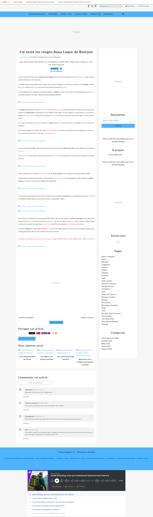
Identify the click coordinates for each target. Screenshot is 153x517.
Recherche (108, 14)
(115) (105, 344)
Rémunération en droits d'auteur (96, 458)
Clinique (104, 273)
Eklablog (91, 452)
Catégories (53, 14)
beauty (31, 62)
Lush (103, 292)
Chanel (104, 270)
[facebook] (88, 6)
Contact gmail (81, 14)
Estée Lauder (106, 281)
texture (59, 65)
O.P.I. (103, 311)
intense (72, 62)
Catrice (104, 267)
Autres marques (108, 257)
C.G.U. (83, 458)
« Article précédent (26, 318)
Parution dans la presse (111, 313)
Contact (66, 458)
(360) (110, 338)
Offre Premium (111, 458)
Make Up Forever (108, 294)
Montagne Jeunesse (109, 305)
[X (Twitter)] (92, 6)
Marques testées (108, 297)
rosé (49, 65)
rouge (54, 65)
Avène (104, 259)
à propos (82, 486)
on (87, 62)
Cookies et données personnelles (126, 458)
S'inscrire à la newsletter (26, 338)
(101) (106, 349)
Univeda (104, 324)
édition (67, 62)
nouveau (82, 62)
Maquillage (24, 57)
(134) (106, 341)
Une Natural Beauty (109, 322)
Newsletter (95, 14)
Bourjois (104, 262)
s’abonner (58, 486)
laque (77, 62)
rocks (90, 62)
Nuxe (103, 308)
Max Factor (106, 303)
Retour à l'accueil (56, 322)
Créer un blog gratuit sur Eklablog (45, 458)
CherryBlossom (122, 139)
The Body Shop (107, 319)
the (63, 65)
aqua (21, 62)
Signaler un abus (75, 458)
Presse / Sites (66, 14)
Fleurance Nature (108, 284)
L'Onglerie (105, 289)
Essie (103, 278)
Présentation (106, 316)
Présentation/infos (37, 14)
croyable (61, 62)
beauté (26, 62)
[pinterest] (95, 6)
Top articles (59, 458)
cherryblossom (52, 62)
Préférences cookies (142, 458)
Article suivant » (87, 318)
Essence (104, 276)
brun (45, 62)
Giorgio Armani (107, 286)
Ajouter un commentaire (35, 383)
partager (70, 486)
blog (35, 62)
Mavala (104, 300)
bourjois (40, 62)
